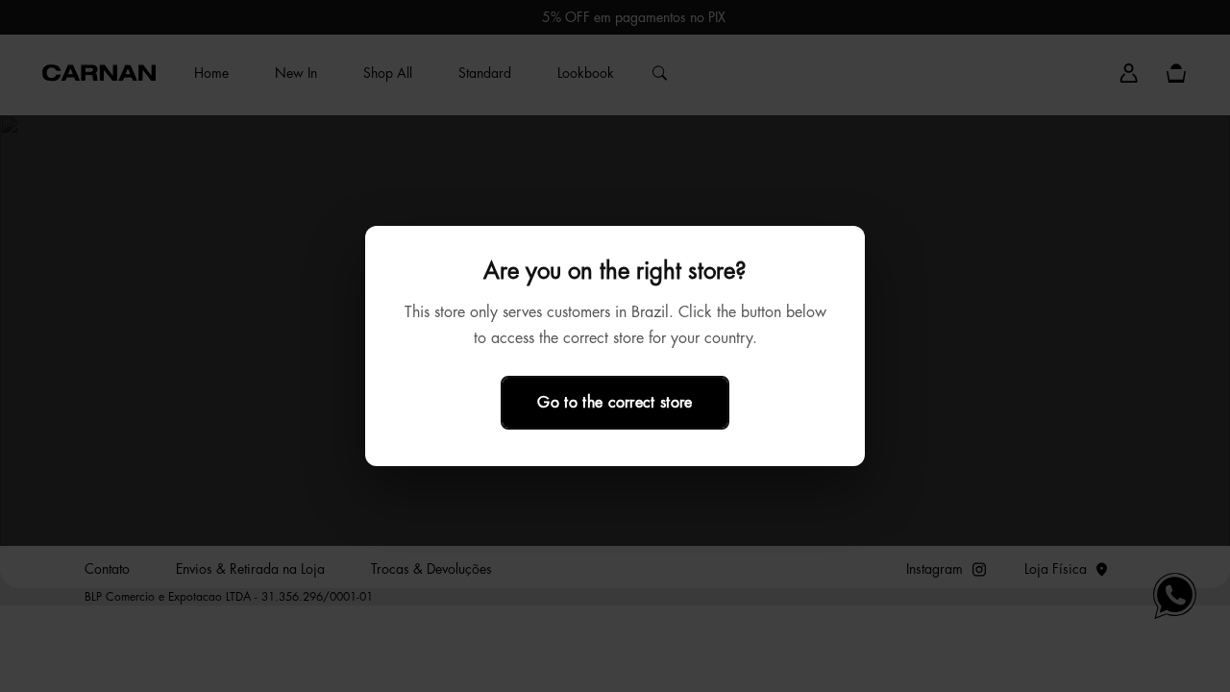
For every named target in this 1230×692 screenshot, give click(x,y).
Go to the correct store (614, 402)
